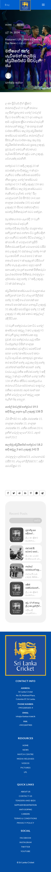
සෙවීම (37, 520)
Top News (11, 43)
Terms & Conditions (25, 818)
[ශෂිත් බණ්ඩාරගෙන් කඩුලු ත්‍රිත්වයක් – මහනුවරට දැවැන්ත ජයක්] (16, 589)
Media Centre (32, 39)
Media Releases (25, 759)
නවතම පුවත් (26, 43)
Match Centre (25, 754)
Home (25, 745)
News (26, 750)
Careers (25, 814)
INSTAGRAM (25, 842)
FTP (25, 776)
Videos (25, 763)
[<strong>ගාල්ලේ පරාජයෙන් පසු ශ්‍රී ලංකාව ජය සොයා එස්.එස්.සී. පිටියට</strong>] (16, 571)
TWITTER (25, 847)
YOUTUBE (25, 851)
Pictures (25, 767)
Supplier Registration (25, 805)
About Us (25, 791)
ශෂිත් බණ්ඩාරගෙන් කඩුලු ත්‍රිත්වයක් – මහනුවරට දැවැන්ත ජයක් (33, 586)
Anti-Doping (25, 809)
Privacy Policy (25, 823)
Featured (10, 39)
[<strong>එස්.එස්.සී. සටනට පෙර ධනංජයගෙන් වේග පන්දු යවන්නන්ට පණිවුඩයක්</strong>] (16, 552)
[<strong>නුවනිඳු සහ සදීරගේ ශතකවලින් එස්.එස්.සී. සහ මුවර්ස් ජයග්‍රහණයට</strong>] (16, 534)
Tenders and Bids (25, 800)
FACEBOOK (25, 838)
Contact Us (25, 796)
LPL (20, 39)
